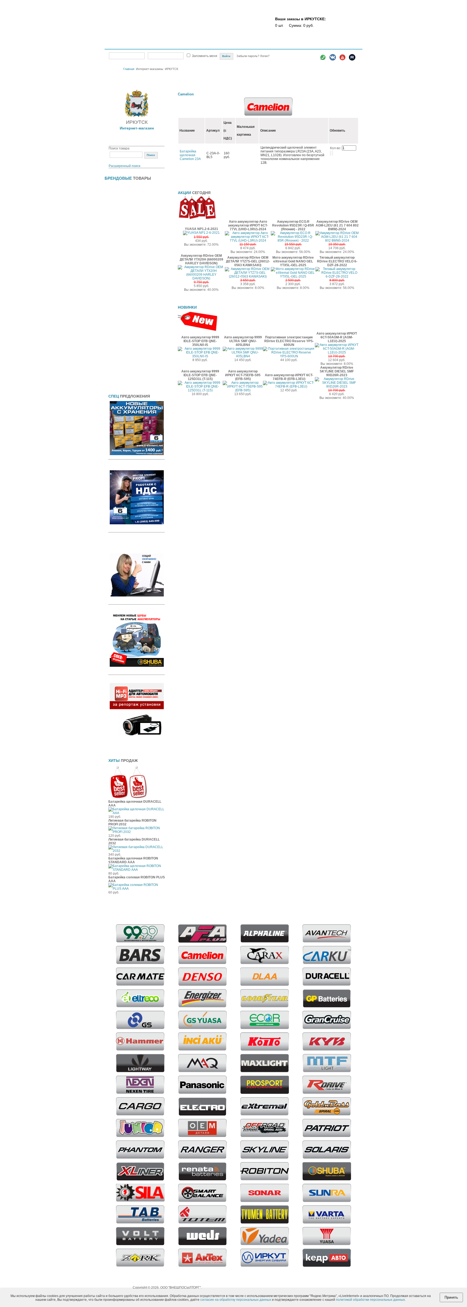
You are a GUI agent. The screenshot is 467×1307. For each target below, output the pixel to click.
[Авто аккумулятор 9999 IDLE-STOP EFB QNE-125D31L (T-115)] (200, 390)
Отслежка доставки (284, 45)
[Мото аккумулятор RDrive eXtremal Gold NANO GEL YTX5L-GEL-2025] (293, 276)
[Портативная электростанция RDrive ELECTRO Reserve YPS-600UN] (289, 356)
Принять (451, 1297)
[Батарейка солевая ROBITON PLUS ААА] (136, 889)
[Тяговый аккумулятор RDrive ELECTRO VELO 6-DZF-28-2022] (337, 276)
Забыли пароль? (248, 56)
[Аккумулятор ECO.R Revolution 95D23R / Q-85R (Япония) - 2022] (293, 240)
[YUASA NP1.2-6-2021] (201, 233)
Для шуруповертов (123, 350)
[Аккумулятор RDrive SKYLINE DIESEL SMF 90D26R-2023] (337, 386)
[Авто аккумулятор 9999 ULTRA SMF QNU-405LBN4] (243, 356)
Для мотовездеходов (125, 290)
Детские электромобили (127, 222)
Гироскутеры (118, 213)
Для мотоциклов (121, 299)
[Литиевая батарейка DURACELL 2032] (136, 851)
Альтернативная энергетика (130, 196)
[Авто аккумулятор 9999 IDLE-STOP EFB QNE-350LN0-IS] (200, 356)
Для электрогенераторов (128, 342)
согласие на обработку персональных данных (235, 1300)
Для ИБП (115, 264)
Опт (195, 45)
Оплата (239, 45)
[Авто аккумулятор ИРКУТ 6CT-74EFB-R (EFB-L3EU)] (289, 386)
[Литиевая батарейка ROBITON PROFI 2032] (136, 832)
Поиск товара (119, 148)
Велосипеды (118, 204)
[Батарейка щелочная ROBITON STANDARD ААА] (136, 870)
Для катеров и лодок (124, 273)
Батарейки (116, 187)
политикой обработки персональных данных (370, 1300)
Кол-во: (336, 148)
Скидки (208, 45)
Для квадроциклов (123, 282)
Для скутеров (119, 324)
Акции (224, 45)
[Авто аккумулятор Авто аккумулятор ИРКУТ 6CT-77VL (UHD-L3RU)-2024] (248, 240)
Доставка (257, 45)
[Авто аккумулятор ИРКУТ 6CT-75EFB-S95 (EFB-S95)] (243, 390)
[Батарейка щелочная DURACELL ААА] (136, 813)
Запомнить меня (204, 56)
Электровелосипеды (125, 230)
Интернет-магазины (147, 45)
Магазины (179, 45)
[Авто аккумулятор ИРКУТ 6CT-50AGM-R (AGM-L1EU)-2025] (337, 352)
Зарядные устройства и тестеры (134, 359)
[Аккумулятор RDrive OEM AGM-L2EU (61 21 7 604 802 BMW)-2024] (337, 240)
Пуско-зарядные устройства (131, 367)
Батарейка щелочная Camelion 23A (190, 155)
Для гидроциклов (122, 256)
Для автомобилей (122, 239)
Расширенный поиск (124, 166)
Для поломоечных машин (128, 307)
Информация (332, 45)
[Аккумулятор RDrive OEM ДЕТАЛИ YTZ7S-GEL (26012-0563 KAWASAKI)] (248, 276)
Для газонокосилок (123, 247)
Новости (310, 45)
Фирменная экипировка (127, 376)
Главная (117, 45)
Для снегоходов (121, 333)
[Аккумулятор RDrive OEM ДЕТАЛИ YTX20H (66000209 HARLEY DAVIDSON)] (201, 278)
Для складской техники (127, 316)
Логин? (264, 56)
